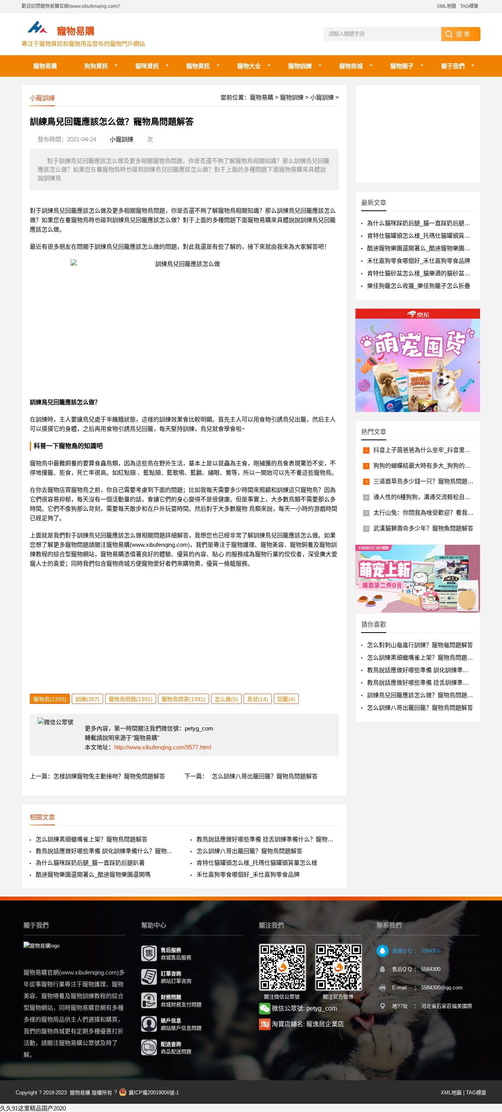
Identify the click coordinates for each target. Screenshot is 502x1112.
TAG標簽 (469, 6)
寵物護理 (243, 544)
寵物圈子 (402, 66)
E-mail (399, 988)
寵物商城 (351, 66)
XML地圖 (446, 6)
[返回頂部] (486, 992)
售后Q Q (402, 969)
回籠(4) (286, 699)
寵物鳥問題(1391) (131, 699)
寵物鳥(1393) (49, 699)
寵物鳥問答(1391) (184, 699)
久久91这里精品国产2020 (33, 1108)
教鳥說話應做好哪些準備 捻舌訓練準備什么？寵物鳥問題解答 (267, 839)
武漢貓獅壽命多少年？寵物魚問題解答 (423, 528)
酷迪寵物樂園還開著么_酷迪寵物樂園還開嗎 (93, 874)
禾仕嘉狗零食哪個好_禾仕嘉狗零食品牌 (248, 874)
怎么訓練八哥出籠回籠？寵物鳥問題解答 (265, 776)
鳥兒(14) (257, 699)
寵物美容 (272, 544)
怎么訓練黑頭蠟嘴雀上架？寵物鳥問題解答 (91, 839)
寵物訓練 (300, 66)
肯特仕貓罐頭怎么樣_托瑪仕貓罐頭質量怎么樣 (256, 862)
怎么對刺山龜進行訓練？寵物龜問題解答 (420, 645)
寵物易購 (45, 66)
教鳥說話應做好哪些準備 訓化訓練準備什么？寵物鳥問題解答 (107, 851)
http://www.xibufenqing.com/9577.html (162, 747)
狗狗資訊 (96, 66)
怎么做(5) (226, 699)
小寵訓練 (322, 97)
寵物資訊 (198, 66)
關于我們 (453, 66)
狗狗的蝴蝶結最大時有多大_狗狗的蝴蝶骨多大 (433, 465)
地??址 (400, 1006)
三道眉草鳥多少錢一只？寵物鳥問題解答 (426, 481)
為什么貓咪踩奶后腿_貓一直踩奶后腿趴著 (90, 862)
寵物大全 (249, 66)
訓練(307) (87, 699)
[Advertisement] (184, 639)
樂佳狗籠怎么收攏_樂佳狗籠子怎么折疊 (418, 285)
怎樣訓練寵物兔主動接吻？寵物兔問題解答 (109, 776)
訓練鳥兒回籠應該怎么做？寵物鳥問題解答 (423, 695)
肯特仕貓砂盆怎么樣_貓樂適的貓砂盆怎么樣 (424, 273)
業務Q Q (402, 951)
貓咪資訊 (147, 66)
